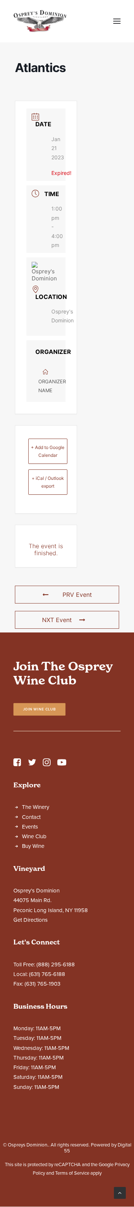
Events (30, 826)
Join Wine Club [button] (39, 709)
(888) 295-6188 (55, 964)
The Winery (35, 807)
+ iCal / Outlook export (48, 482)
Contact (31, 817)
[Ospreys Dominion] (40, 21)
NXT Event (57, 620)
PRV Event (77, 594)
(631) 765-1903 (42, 983)
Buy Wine (33, 846)
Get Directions (30, 920)
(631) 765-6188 (47, 974)
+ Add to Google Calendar (47, 451)
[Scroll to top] (120, 1192)
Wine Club (34, 836)
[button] (117, 21)
